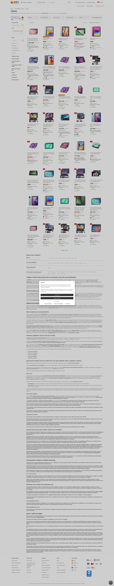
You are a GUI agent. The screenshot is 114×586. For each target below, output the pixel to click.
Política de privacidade (58, 303)
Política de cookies (48, 303)
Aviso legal (67, 303)
